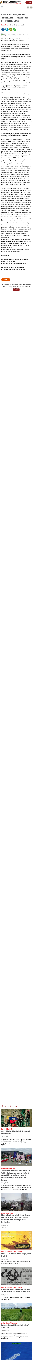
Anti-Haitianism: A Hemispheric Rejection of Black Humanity (15, 1132)
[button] (16, 35)
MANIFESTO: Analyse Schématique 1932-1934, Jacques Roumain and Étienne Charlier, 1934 (16, 1290)
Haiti (5, 279)
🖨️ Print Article (20, 25)
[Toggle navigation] (1, 7)
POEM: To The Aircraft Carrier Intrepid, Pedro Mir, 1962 (16, 1254)
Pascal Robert (5, 25)
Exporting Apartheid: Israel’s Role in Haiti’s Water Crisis (15, 1326)
